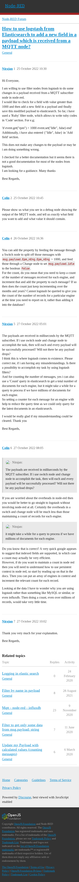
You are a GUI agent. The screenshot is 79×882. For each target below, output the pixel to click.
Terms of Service (60, 780)
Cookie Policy (37, 874)
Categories (21, 780)
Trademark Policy (41, 838)
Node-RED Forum (14, 19)
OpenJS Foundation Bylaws (26, 870)
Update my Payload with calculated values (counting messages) (22, 749)
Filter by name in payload (21, 690)
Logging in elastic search (20, 673)
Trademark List (10, 842)
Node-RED (15, 5)
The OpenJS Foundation (15, 867)
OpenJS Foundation (25, 823)
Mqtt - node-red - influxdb (21, 708)
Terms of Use (37, 867)
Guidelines (39, 780)
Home (6, 780)
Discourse (24, 797)
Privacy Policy (11, 787)
